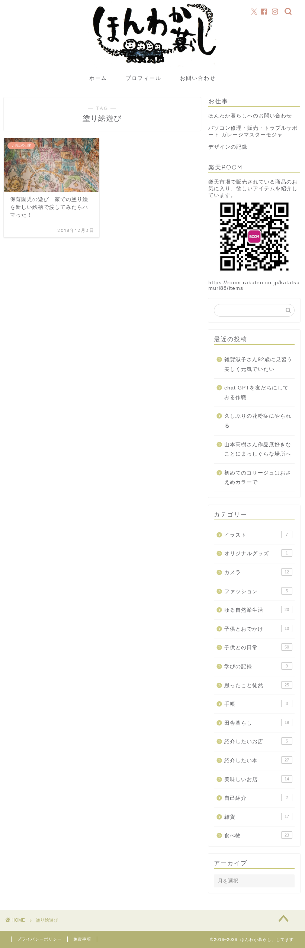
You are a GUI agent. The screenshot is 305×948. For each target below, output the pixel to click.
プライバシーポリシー (39, 939)
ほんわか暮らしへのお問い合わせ (250, 116)
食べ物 (256, 835)
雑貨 (256, 817)
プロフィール (143, 78)
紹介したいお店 (256, 741)
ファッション (256, 591)
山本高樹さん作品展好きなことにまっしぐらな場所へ (257, 449)
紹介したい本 (256, 760)
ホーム (98, 78)
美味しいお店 (256, 779)
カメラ (256, 572)
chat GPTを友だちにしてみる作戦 (256, 392)
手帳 (256, 704)
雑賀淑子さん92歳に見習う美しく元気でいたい (258, 364)
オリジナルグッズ (256, 553)
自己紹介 (256, 798)
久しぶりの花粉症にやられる (257, 420)
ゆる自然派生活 (256, 610)
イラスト (256, 535)
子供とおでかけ (256, 629)
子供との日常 (256, 647)
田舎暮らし (256, 723)
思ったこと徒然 (256, 685)
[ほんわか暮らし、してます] (152, 67)
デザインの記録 (227, 147)
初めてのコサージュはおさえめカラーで (257, 477)
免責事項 (82, 939)
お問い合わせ (198, 78)
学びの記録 (256, 666)
